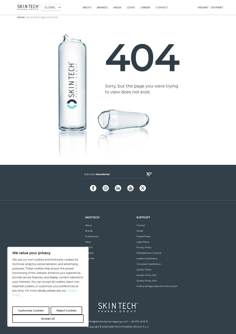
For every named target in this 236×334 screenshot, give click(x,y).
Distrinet (89, 258)
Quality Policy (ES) (146, 275)
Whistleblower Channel (148, 253)
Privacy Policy (144, 247)
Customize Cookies (31, 310)
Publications (91, 236)
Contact (162, 7)
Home (21, 17)
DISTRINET (217, 7)
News (88, 241)
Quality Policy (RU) (146, 280)
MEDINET (203, 7)
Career (145, 7)
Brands (102, 7)
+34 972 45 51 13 (139, 321)
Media (117, 7)
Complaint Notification (148, 264)
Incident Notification (147, 258)
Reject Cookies (66, 310)
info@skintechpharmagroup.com (108, 321)
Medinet (89, 253)
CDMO (131, 7)
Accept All (48, 318)
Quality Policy (144, 269)
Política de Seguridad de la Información (157, 286)
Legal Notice (142, 241)
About (87, 7)
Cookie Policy (143, 236)
